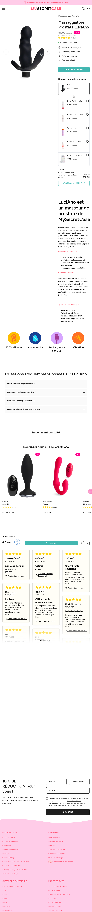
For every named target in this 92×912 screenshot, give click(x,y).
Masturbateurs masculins (59, 894)
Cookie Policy (8, 857)
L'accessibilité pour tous (62, 862)
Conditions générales (11, 865)
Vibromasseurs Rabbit (57, 886)
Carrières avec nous (56, 853)
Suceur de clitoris (55, 910)
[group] (46, 2)
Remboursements (10, 849)
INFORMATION (9, 832)
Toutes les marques (56, 849)
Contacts (6, 845)
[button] (83, 8)
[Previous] (6, 51)
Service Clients (8, 838)
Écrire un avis (51, 543)
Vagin (4, 890)
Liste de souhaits (55, 841)
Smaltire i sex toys (10, 873)
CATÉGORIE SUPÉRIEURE (14, 881)
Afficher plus (45, 641)
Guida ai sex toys (55, 857)
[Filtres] (81, 543)
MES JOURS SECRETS (12, 886)
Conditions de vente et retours (15, 861)
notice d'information (74, 801)
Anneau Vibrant (55, 906)
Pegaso (45, 504)
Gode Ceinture (54, 902)
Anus (4, 902)
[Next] (47, 51)
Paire (4, 894)
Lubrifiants (7, 910)
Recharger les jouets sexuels (14, 869)
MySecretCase (59, 447)
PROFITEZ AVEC (56, 881)
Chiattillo (5, 504)
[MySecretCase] (46, 8)
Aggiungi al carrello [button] (74, 183)
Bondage (6, 906)
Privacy (5, 853)
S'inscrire (68, 812)
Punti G (51, 845)
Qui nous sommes (10, 841)
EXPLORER (53, 832)
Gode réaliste (54, 890)
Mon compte (54, 838)
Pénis (4, 898)
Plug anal (52, 898)
